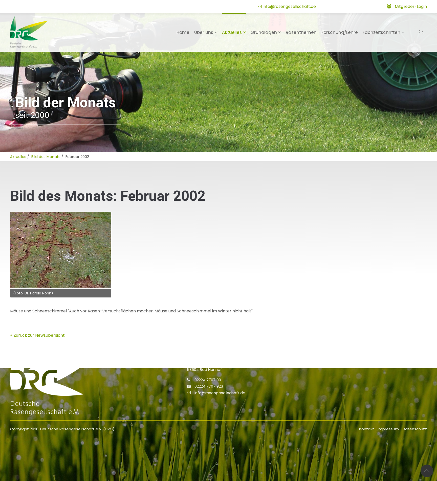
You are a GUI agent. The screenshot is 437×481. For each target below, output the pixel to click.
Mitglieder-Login (411, 6)
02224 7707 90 (207, 379)
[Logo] (29, 32)
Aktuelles (18, 156)
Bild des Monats (45, 156)
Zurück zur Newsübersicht (39, 335)
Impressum (388, 429)
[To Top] (427, 471)
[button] (422, 32)
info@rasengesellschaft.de (289, 6)
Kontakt (366, 429)
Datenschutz (415, 429)
